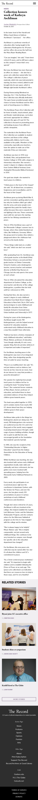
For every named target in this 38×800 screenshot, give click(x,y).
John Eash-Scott (11, 654)
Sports (19, 732)
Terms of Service (19, 790)
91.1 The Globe (19, 777)
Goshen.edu (19, 774)
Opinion (19, 736)
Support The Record (19, 760)
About (19, 753)
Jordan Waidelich (10, 24)
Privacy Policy (19, 793)
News (19, 726)
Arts (19, 742)
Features (19, 729)
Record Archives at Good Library (19, 763)
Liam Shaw (8, 689)
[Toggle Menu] (34, 3)
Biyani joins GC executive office (15, 614)
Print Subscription (19, 756)
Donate (19, 796)
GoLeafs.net (19, 781)
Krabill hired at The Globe (12, 685)
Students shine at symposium (14, 649)
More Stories (19, 699)
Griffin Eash (9, 618)
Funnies (19, 739)
